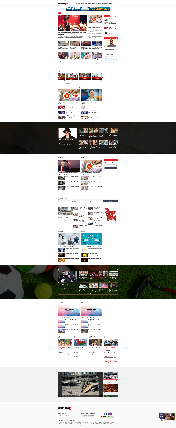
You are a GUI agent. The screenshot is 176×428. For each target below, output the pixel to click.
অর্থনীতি (86, 3)
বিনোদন (99, 3)
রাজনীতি (82, 3)
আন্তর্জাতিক (89, 3)
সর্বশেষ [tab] (107, 16)
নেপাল (63, 13)
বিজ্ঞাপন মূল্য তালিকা (91, 415)
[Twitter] (106, 414)
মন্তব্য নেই (107, 60)
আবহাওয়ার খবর (76, 13)
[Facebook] (104, 414)
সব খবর (110, 35)
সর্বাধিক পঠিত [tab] (114, 16)
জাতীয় (79, 3)
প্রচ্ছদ (76, 3)
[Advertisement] (80, 66)
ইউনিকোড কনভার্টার (103, 1)
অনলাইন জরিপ (110, 38)
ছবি (59, 370)
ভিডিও (93, 1)
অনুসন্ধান (110, 168)
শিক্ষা (107, 3)
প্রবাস (75, 336)
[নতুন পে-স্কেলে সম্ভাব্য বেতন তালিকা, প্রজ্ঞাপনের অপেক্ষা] (111, 24)
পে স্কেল (71, 13)
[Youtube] (112, 414)
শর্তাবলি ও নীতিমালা (92, 413)
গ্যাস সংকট (66, 13)
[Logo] (63, 3)
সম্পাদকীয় (60, 302)
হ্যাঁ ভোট (107, 56)
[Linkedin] (108, 414)
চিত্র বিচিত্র (60, 336)
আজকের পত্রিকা (110, 1)
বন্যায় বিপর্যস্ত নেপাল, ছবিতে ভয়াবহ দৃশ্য (66, 398)
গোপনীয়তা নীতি (84, 415)
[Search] (115, 3)
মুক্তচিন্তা (82, 302)
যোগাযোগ (87, 413)
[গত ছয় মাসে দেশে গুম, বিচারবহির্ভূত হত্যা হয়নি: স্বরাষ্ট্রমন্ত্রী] (111, 28)
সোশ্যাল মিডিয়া (92, 336)
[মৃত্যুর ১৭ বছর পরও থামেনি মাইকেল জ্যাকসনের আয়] (111, 33)
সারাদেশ (93, 3)
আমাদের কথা (82, 413)
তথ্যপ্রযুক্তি (110, 3)
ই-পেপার (115, 1)
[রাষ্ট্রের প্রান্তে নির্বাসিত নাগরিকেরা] (111, 19)
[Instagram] (110, 414)
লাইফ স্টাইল (104, 3)
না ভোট (107, 58)
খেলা (96, 3)
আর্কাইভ (97, 1)
